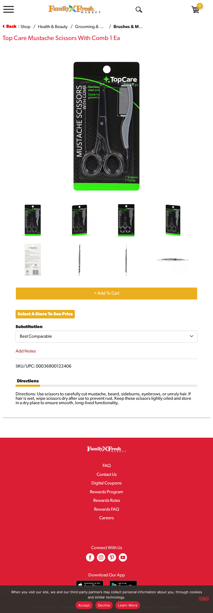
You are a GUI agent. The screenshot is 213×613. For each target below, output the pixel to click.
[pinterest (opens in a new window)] (112, 559)
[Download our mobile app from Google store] (123, 585)
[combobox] (106, 336)
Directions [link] (28, 381)
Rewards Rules (106, 500)
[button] (33, 220)
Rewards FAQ (106, 509)
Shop (25, 27)
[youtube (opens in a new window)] (123, 559)
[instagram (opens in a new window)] (101, 559)
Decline (104, 605)
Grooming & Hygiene (95, 27)
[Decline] (204, 599)
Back (10, 26)
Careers (106, 518)
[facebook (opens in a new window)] (90, 559)
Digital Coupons (106, 483)
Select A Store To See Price (45, 314)
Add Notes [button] (26, 351)
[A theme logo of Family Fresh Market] (75, 9)
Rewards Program (106, 492)
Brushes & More (129, 27)
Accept (84, 605)
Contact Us (107, 474)
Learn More (127, 605)
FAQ (107, 466)
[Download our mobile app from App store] (89, 585)
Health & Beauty (53, 27)
